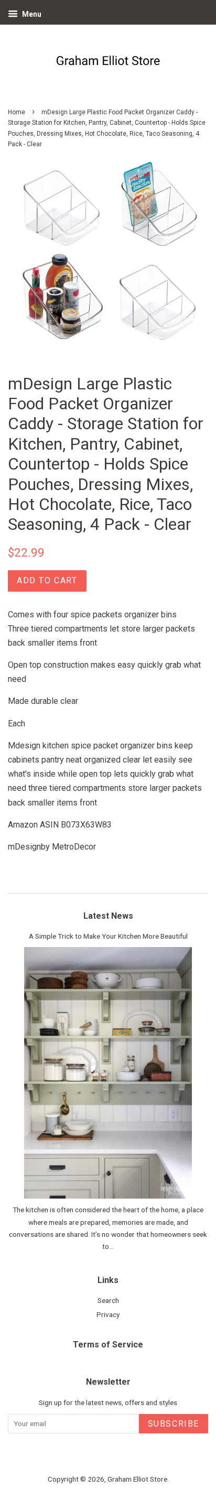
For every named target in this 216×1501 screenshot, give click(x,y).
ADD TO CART (47, 580)
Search (108, 1300)
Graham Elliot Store (137, 1479)
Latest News (108, 916)
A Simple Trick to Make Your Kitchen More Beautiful (108, 936)
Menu (30, 14)
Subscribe (173, 1424)
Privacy (108, 1314)
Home (16, 112)
